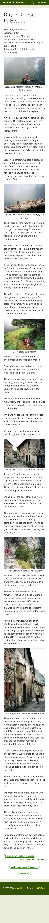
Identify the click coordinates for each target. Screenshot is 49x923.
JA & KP (19, 888)
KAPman (42, 888)
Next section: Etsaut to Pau (32, 859)
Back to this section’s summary (24, 867)
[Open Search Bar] (32, 2)
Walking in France (13, 2)
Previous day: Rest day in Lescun (19, 856)
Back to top (24, 874)
